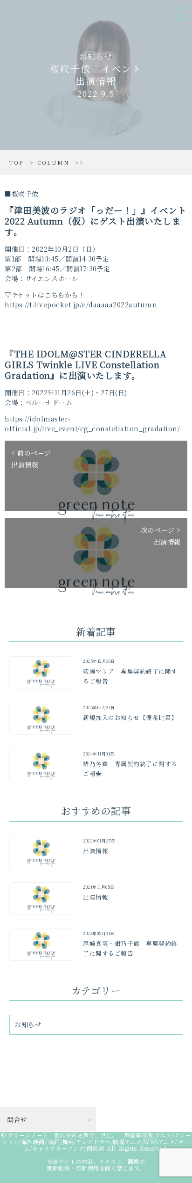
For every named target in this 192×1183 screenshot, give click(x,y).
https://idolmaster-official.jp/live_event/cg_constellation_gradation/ (92, 423)
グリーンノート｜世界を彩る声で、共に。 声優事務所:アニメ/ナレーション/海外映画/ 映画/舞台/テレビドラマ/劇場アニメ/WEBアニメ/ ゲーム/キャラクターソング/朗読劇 (97, 1141)
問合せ (17, 1119)
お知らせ (27, 1024)
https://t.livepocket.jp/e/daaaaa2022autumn (81, 304)
